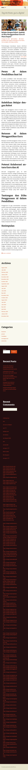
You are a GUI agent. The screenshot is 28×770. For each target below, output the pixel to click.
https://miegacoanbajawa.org (9, 655)
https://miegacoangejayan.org (10, 526)
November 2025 (5, 279)
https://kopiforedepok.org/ (9, 512)
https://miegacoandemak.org (9, 725)
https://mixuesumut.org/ (8, 520)
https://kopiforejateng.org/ (9, 468)
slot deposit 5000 (7, 438)
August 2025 (4, 286)
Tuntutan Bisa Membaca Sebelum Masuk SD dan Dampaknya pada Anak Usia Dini (10, 367)
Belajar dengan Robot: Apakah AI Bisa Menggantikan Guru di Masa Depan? (13, 34)
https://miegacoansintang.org (9, 531)
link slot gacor (6, 455)
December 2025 (5, 277)
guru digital (9, 40)
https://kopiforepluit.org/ (8, 498)
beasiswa (3, 331)
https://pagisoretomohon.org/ (10, 488)
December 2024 (5, 295)
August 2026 (4, 267)
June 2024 (3, 304)
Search (4, 349)
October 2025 (4, 281)
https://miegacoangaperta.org (10, 620)
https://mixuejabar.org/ (8, 518)
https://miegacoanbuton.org (9, 689)
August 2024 (4, 300)
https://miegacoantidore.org (9, 540)
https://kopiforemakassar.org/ (10, 501)
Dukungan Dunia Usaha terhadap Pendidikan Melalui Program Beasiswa (9, 384)
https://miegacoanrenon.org (9, 529)
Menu (2, 7)
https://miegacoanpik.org (9, 581)
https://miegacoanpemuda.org (10, 528)
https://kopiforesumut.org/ (9, 469)
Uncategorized (4, 338)
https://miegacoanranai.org (9, 543)
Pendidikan (14, 39)
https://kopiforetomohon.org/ (10, 499)
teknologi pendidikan (13, 42)
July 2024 (3, 302)
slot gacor (24, 56)
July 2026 (3, 270)
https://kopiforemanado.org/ (9, 517)
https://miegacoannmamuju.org (10, 667)
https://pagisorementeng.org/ (10, 487)
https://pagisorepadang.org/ (9, 491)
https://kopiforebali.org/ (8, 513)
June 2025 (3, 290)
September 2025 (5, 283)
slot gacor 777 (6, 448)
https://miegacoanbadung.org (9, 677)
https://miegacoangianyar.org (9, 609)
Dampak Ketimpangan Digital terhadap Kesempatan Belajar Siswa (9, 389)
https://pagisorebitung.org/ (9, 490)
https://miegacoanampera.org (10, 551)
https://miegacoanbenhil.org (9, 562)
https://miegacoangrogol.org (9, 571)
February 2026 (4, 272)
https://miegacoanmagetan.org (10, 675)
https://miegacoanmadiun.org (9, 750)
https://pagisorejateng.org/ (9, 493)
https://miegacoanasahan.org (9, 694)
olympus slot (6, 431)
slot (4, 421)
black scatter (6, 451)
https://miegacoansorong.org (9, 604)
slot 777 (4, 428)
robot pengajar (4, 42)
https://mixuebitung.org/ (8, 472)
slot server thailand (7, 424)
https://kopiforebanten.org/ (9, 466)
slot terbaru (5, 434)
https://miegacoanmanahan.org (10, 633)
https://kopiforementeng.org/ (10, 494)
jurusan (3, 334)
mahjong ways (6, 418)
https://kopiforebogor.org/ (9, 515)
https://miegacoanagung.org (9, 539)
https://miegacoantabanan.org (10, 678)
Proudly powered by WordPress (8, 767)
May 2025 (3, 293)
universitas (3, 341)
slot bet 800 (5, 445)
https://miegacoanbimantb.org (10, 666)
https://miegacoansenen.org (10, 554)
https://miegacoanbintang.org (9, 650)
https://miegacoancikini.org (9, 564)
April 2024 (3, 309)
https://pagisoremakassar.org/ (10, 482)
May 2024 (3, 307)
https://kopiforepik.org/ (8, 496)
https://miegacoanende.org (10, 537)
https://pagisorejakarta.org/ (9, 483)
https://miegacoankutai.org (9, 714)
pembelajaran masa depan (18, 40)
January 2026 (4, 274)
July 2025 (3, 288)
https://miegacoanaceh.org (9, 542)
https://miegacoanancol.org (9, 742)
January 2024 (4, 314)
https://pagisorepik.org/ (8, 480)
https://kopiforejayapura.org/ (9, 471)
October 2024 (4, 297)
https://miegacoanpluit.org (9, 582)
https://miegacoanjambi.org (9, 603)
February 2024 (4, 311)
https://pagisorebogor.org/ (9, 504)
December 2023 (5, 316)
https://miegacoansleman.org (9, 611)
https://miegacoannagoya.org (9, 612)
